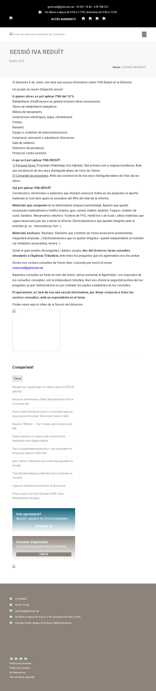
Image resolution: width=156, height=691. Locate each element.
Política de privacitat (20, 663)
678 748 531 (101, 6)
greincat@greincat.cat (61, 6)
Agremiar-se (44, 526)
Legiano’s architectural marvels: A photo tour (39, 485)
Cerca (43, 554)
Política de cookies (20, 668)
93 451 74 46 (84, 6)
